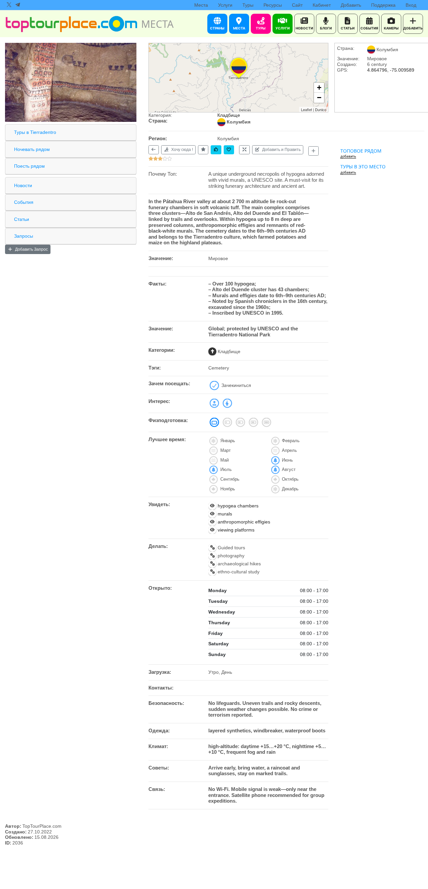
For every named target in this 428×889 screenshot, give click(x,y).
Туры (247, 5)
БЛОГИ (326, 28)
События (23, 202)
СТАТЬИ (347, 28)
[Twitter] (9, 5)
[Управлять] (244, 149)
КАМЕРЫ (391, 28)
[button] (319, 88)
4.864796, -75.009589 (390, 70)
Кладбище (228, 115)
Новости (23, 185)
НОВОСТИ (304, 28)
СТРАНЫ (217, 28)
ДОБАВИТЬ (413, 28)
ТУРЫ (260, 28)
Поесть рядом (29, 166)
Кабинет (322, 5)
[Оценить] (203, 149)
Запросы (23, 236)
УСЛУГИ (283, 28)
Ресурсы (272, 5)
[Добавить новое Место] (313, 150)
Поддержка (383, 5)
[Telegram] (17, 5)
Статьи (21, 219)
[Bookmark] (229, 149)
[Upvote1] (216, 149)
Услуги (225, 5)
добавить (348, 156)
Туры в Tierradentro (35, 132)
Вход (411, 5)
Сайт (297, 5)
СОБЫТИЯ (369, 28)
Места (201, 5)
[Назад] (153, 149)
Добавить (351, 5)
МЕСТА (239, 28)
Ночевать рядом (32, 149)
